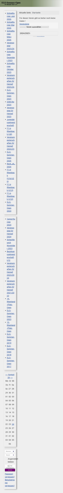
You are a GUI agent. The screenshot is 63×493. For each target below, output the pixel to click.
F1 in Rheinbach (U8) (11, 131)
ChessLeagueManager (40, 36)
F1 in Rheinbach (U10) (11, 196)
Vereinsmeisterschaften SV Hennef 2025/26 (11, 81)
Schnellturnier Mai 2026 (11, 25)
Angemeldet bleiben (13, 460)
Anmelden (10, 470)
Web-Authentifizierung (10, 466)
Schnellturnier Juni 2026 (11, 16)
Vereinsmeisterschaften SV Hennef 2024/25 (11, 143)
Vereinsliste (24, 24)
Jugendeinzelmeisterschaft (11, 122)
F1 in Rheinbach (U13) (11, 187)
